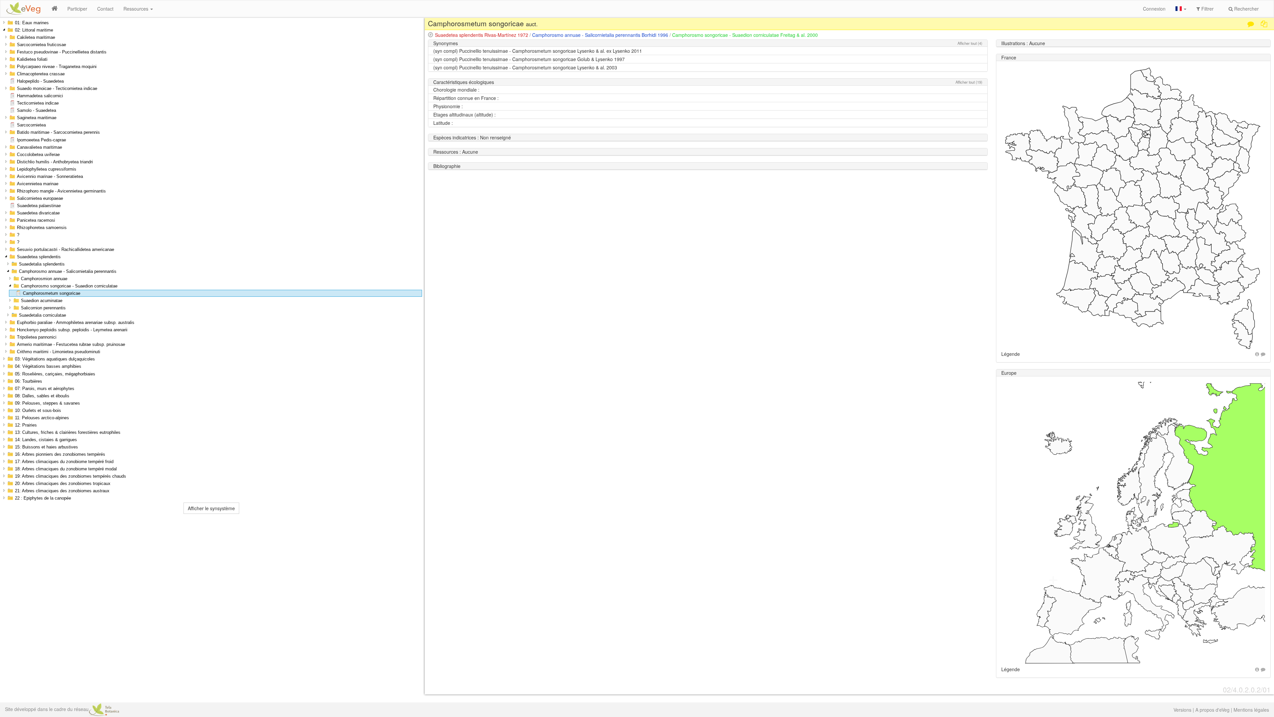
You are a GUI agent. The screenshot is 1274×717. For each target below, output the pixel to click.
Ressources (136, 8)
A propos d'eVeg (1212, 709)
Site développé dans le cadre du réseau (47, 709)
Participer (77, 8)
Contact (105, 8)
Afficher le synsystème (211, 508)
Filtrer (1207, 8)
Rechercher (1246, 8)
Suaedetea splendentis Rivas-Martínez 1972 (481, 35)
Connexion (1154, 8)
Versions (1182, 709)
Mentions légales (1251, 709)
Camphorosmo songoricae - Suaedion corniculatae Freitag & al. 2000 (745, 35)
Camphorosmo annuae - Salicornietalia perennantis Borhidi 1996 (600, 35)
